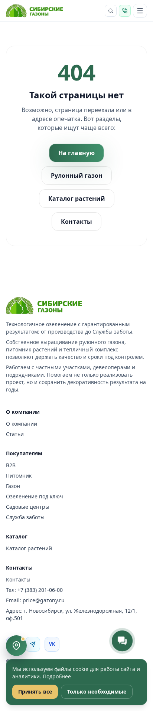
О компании (21, 423)
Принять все (35, 691)
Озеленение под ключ (34, 496)
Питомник (19, 475)
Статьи (15, 434)
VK (52, 644)
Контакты (76, 221)
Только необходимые (96, 691)
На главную (76, 153)
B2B (11, 465)
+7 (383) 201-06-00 (40, 589)
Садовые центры (27, 506)
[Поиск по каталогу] (111, 11)
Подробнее (57, 676)
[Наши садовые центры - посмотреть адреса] (16, 645)
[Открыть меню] (140, 11)
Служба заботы (25, 517)
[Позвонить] (125, 11)
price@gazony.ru (44, 600)
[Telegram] (32, 644)
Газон (13, 485)
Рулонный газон (76, 175)
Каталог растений (76, 198)
